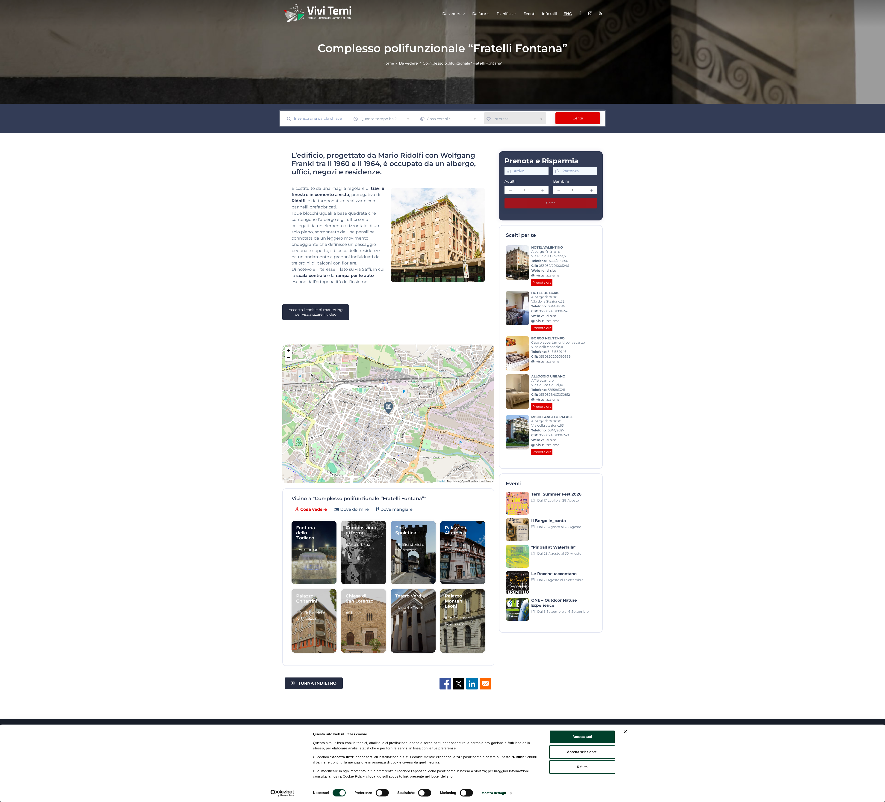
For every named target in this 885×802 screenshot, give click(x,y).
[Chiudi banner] (625, 731)
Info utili (549, 14)
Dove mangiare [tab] (396, 509)
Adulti (510, 181)
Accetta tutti (582, 737)
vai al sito (548, 270)
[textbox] (386, 118)
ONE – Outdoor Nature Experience (554, 603)
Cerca (577, 118)
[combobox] (386, 118)
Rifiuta (582, 767)
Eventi (529, 14)
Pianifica (505, 14)
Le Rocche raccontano (554, 573)
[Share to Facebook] (445, 683)
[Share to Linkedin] (472, 683)
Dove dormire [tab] (354, 509)
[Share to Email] (485, 683)
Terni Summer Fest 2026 (556, 494)
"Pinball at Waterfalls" (553, 547)
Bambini (561, 181)
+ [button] (288, 350)
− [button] (288, 357)
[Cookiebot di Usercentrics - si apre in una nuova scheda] (282, 793)
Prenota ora (541, 282)
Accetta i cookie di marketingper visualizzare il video (316, 312)
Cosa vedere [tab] (313, 509)
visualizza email (548, 275)
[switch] (382, 792)
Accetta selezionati (582, 752)
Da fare (479, 14)
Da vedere (452, 14)
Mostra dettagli (493, 793)
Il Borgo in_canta (548, 520)
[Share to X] (458, 683)
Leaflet (441, 481)
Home (388, 63)
